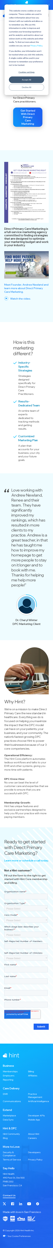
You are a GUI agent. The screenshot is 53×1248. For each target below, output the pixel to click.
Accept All (26, 79)
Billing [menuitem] (31, 1071)
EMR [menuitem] (5, 1094)
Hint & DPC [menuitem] (10, 1128)
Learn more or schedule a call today (26, 860)
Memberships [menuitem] (10, 1071)
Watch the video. (20, 298)
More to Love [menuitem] (11, 1146)
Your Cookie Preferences (19, 1236)
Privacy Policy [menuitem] (35, 1159)
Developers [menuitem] (34, 1152)
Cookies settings (27, 72)
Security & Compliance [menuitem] (9, 1154)
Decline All (26, 87)
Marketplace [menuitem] (9, 1115)
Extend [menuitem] (7, 1110)
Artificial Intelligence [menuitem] (38, 1101)
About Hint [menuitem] (33, 1133)
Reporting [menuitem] (8, 1079)
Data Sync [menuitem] (8, 1119)
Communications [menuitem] (12, 1101)
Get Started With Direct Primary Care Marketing (27, 117)
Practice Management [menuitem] (35, 1096)
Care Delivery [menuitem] (11, 1088)
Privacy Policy (36, 45)
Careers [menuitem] (32, 1138)
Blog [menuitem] (5, 1138)
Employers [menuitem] (8, 1075)
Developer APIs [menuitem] (36, 1115)
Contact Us (9, 1195)
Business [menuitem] (8, 1065)
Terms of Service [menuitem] (12, 1159)
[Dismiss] (48, 5)
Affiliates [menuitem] (32, 1075)
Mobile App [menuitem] (34, 1119)
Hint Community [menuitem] (11, 1133)
